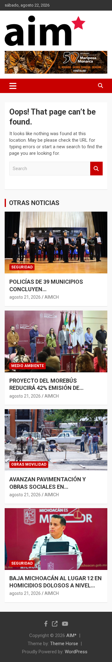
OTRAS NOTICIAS (34, 203)
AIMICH (51, 297)
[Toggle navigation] (13, 86)
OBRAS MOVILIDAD (28, 464)
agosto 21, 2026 (25, 297)
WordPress (76, 652)
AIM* (71, 635)
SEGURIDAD (22, 267)
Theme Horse (64, 643)
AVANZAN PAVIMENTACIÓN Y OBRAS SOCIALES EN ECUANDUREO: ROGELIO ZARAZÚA (54, 486)
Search (96, 169)
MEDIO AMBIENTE (27, 366)
